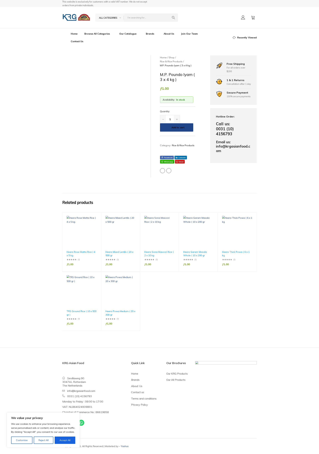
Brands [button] (150, 33)
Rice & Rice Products (183, 145)
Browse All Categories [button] (97, 33)
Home (74, 33)
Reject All (44, 440)
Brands (135, 379)
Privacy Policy (139, 404)
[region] (43, 429)
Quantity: (165, 111)
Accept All (64, 440)
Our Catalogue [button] (127, 33)
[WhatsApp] (81, 423)
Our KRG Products (177, 373)
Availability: (169, 99)
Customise (22, 440)
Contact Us (77, 41)
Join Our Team (189, 33)
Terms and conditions (144, 398)
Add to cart (177, 127)
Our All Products (175, 379)
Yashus (125, 446)
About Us (169, 33)
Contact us (137, 392)
